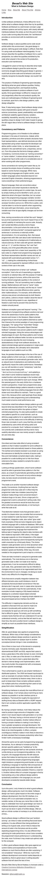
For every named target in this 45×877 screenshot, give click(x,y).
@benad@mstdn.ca (17, 874)
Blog (9, 10)
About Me (16, 10)
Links (4, 12)
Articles (37, 10)
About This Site (27, 10)
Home (4, 10)
